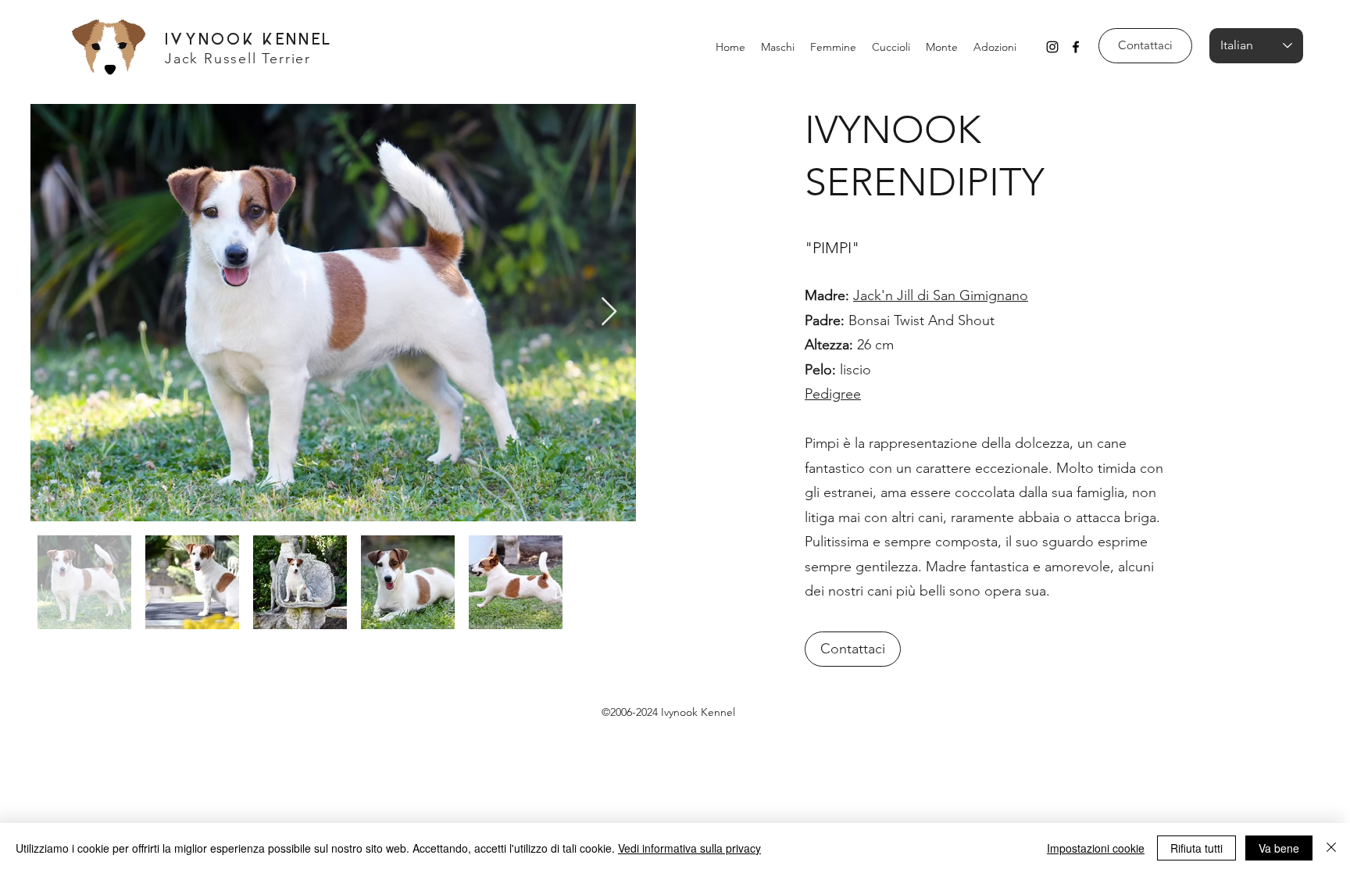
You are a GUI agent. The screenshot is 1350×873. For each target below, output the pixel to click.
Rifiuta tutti (1196, 848)
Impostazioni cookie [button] (1096, 848)
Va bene (1279, 848)
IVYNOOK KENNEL (249, 40)
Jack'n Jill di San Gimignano (940, 295)
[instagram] (1052, 47)
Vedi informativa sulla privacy (689, 848)
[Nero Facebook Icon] (1076, 47)
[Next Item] (609, 312)
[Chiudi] (1331, 847)
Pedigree (833, 394)
